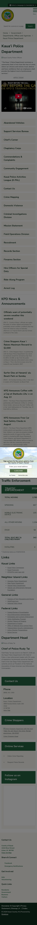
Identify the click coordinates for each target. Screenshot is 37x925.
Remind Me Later (23, 475)
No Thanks (12, 475)
